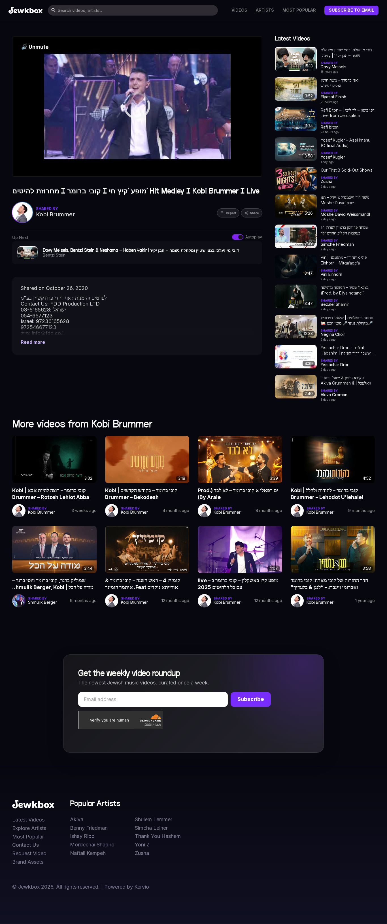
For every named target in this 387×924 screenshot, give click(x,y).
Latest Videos (28, 820)
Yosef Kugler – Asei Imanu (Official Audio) (345, 143)
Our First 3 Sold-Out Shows (347, 170)
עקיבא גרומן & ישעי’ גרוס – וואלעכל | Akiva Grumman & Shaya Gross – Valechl (346, 380)
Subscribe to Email (351, 10)
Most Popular (299, 10)
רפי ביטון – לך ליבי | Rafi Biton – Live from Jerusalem (348, 113)
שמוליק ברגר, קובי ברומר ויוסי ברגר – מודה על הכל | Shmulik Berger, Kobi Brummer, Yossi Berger (52, 584)
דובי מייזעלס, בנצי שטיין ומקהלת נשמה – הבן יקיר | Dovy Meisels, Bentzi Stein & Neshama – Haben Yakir (346, 52)
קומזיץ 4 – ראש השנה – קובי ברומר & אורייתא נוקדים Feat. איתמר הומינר (142, 583)
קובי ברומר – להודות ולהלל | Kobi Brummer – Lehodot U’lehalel (327, 493)
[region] (137, 106)
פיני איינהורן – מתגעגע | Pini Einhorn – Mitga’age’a (344, 260)
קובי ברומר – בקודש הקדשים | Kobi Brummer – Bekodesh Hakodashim (141, 494)
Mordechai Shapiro (92, 845)
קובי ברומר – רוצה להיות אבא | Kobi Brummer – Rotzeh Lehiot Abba (50, 493)
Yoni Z (142, 845)
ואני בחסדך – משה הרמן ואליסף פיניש (340, 83)
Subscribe (250, 699)
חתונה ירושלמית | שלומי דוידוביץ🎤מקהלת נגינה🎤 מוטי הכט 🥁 (347, 320)
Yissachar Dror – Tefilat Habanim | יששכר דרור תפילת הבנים (346, 350)
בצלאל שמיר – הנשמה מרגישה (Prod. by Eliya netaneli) (345, 290)
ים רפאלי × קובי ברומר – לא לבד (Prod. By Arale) (238, 493)
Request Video (29, 853)
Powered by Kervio (126, 887)
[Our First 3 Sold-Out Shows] (296, 179)
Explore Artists (29, 828)
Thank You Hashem (158, 836)
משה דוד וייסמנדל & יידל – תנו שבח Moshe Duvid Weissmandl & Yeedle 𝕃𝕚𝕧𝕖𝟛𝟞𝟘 (345, 200)
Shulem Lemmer (153, 819)
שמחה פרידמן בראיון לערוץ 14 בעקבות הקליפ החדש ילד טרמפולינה (344, 230)
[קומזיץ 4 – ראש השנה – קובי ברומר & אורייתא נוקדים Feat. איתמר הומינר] (147, 549)
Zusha (142, 853)
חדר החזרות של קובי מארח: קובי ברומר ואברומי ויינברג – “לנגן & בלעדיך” (329, 583)
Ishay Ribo (82, 836)
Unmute (34, 47)
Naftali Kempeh (88, 853)
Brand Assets (27, 862)
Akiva (76, 819)
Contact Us (25, 845)
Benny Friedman (89, 828)
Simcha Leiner (151, 828)
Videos (239, 10)
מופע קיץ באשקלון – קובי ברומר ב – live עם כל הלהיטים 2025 (238, 583)
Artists (265, 10)
